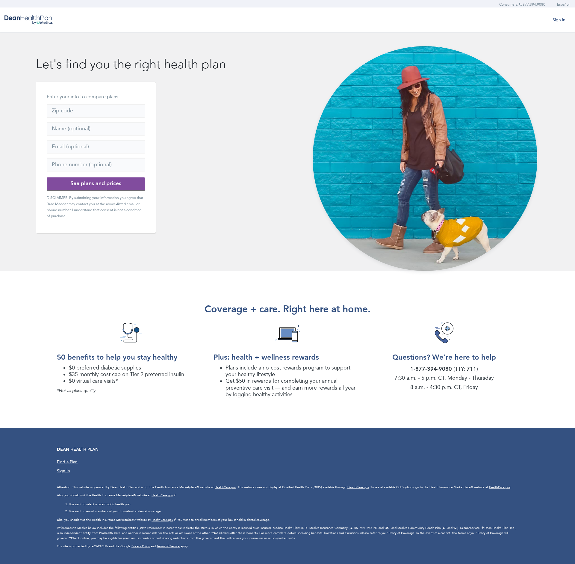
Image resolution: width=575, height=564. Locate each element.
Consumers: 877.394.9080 (522, 4)
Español (563, 4)
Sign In (63, 470)
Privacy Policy (140, 546)
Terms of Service (168, 546)
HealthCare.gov (225, 487)
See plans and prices (95, 183)
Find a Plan (67, 462)
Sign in (559, 19)
